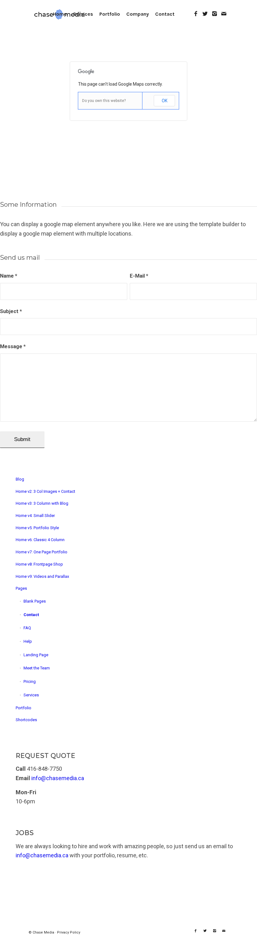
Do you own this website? (104, 100)
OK (164, 100)
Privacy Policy (68, 932)
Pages (21, 588)
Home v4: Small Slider (35, 515)
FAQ (27, 627)
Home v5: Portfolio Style (37, 527)
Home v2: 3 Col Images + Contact (45, 491)
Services (31, 695)
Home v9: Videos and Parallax (42, 576)
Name (8, 276)
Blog (20, 479)
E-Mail (139, 276)
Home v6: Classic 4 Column (40, 539)
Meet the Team (37, 668)
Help (28, 641)
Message (13, 346)
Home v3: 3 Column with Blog (42, 503)
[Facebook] (195, 14)
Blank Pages (35, 601)
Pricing (30, 681)
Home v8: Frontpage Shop (39, 564)
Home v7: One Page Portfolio (41, 552)
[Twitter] (205, 14)
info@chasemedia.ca (57, 778)
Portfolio (23, 707)
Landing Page (36, 654)
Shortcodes (26, 719)
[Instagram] (214, 14)
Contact (31, 614)
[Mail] (223, 14)
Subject (11, 311)
